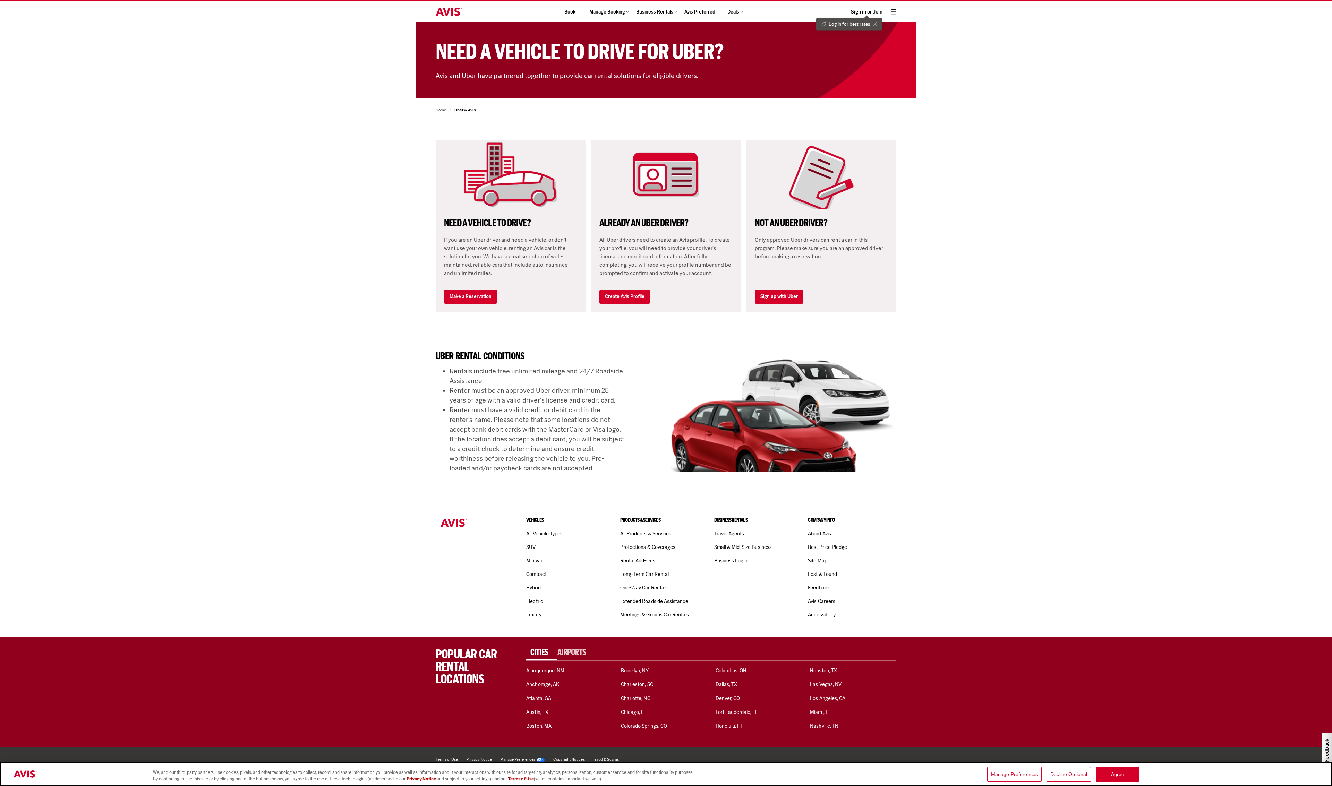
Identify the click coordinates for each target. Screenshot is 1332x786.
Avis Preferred (699, 12)
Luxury (533, 615)
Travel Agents (729, 533)
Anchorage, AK (542, 684)
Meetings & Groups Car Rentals (654, 615)
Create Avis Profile (624, 297)
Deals (733, 12)
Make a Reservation (471, 297)
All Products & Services (645, 533)
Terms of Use (521, 778)
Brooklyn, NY (635, 670)
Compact (536, 574)
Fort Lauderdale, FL (737, 712)
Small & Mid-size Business (743, 547)
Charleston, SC (637, 684)
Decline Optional (1068, 774)
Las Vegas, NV (826, 684)
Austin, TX (537, 712)
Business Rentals (654, 12)
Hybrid (533, 588)
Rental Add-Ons (637, 561)
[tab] (541, 652)
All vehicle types (544, 533)
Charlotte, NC (635, 698)
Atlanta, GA (538, 698)
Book (569, 12)
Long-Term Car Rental (644, 574)
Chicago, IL (633, 712)
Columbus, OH (731, 670)
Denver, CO (728, 698)
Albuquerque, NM (545, 670)
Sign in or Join (866, 12)
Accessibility (822, 615)
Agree (1118, 774)
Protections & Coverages (647, 547)
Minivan (534, 561)
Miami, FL (820, 712)
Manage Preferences (517, 759)
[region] (666, 774)
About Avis (819, 533)
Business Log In (731, 561)
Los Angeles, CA (827, 698)
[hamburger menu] (893, 12)
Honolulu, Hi (729, 726)
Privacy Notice (422, 778)
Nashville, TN (824, 726)
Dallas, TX (726, 684)
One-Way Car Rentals (644, 588)
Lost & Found (822, 574)
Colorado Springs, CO (644, 726)
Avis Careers (821, 601)
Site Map (817, 561)
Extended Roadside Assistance (654, 601)
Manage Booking (607, 12)
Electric (534, 601)
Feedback (818, 588)
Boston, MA (538, 726)
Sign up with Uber (779, 297)
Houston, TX (823, 670)
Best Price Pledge (827, 547)
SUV (531, 547)
